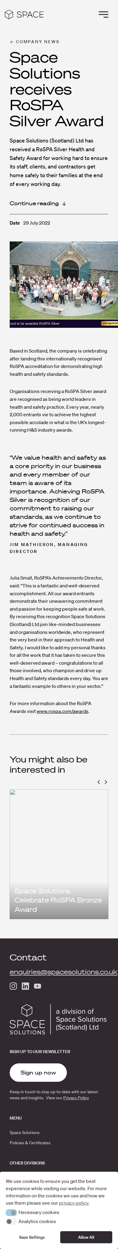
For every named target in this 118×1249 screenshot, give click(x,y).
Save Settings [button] (32, 1237)
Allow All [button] (86, 1237)
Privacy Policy (76, 1097)
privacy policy (74, 1203)
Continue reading (34, 203)
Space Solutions (25, 1132)
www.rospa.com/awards (62, 711)
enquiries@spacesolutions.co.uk (63, 972)
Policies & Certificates (30, 1142)
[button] (98, 782)
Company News (38, 41)
